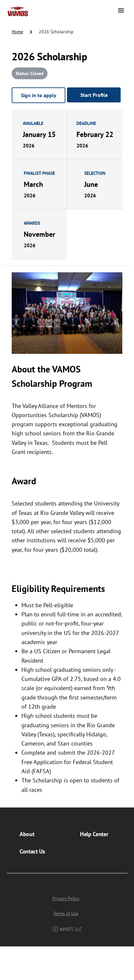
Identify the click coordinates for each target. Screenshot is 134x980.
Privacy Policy (65, 898)
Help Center (94, 834)
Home (17, 32)
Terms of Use (65, 913)
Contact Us (32, 851)
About (27, 834)
